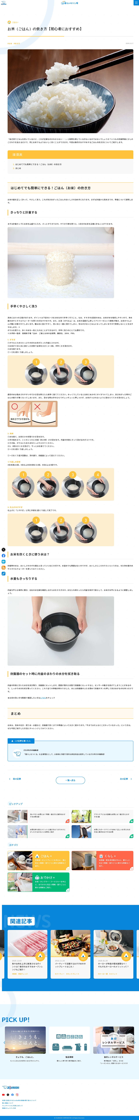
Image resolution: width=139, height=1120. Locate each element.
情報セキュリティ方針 (9, 1108)
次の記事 (124, 779)
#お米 (10, 43)
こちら (43, 697)
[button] (4, 1042)
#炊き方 (17, 43)
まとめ (18, 168)
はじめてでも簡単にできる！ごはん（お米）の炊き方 (38, 164)
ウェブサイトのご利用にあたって (12, 1106)
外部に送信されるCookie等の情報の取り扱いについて (19, 1100)
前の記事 (17, 779)
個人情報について (7, 1103)
